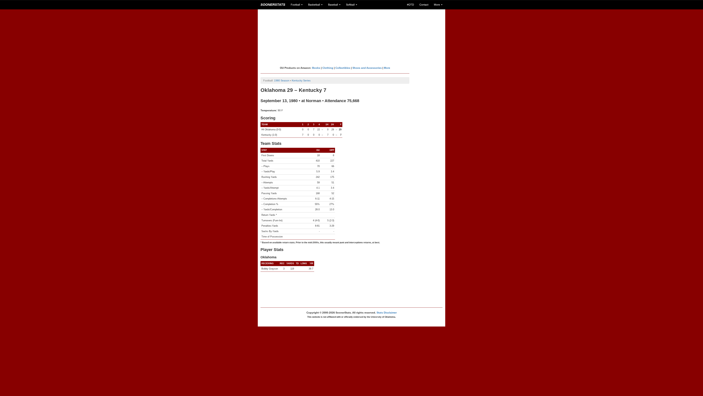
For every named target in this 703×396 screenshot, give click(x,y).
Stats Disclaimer (387, 312)
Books (316, 67)
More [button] (437, 4)
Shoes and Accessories (367, 67)
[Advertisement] (351, 37)
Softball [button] (350, 4)
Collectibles (342, 67)
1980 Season (281, 80)
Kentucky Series (301, 80)
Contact (423, 4)
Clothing (327, 67)
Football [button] (296, 4)
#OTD (410, 4)
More (387, 67)
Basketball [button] (314, 4)
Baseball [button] (333, 4)
